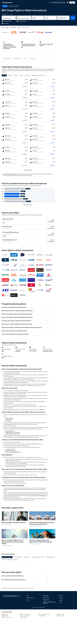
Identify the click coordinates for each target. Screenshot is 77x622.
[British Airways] (31, 32)
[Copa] (5, 270)
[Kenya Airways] (5, 280)
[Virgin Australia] (5, 295)
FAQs (25, 58)
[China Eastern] (40, 265)
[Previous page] (2, 564)
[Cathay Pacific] (22, 265)
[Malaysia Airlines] (48, 280)
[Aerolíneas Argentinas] (14, 255)
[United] (40, 290)
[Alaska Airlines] (14, 260)
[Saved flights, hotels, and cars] (67, 2)
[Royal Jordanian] (40, 285)
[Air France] (40, 255)
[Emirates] (31, 270)
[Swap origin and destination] (16, 18)
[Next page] (54, 564)
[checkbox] (7, 557)
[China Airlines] (31, 265)
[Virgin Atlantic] (48, 290)
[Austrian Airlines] (40, 260)
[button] (5, 14)
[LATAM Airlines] (31, 280)
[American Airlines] (5, 32)
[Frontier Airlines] (5, 275)
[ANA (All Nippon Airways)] (31, 260)
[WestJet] (22, 295)
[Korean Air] (22, 280)
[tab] (5, 6)
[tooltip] (11, 14)
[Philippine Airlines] (5, 285)
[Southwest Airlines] (48, 32)
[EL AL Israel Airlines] (22, 270)
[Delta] (14, 270)
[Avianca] (48, 260)
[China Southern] (48, 265)
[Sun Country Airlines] (22, 290)
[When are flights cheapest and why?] (15, 518)
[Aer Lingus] (5, 255)
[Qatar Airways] (22, 32)
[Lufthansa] (40, 280)
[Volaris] (14, 295)
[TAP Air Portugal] (31, 290)
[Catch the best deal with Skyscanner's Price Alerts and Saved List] (42, 519)
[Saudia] (48, 285)
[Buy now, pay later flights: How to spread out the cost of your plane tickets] (15, 537)
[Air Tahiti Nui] (5, 260)
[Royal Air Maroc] (31, 285)
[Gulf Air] (22, 275)
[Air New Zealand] (48, 255)
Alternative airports (17, 58)
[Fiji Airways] (40, 270)
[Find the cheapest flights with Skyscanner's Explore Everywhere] (42, 536)
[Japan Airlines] (48, 275)
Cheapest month (6, 58)
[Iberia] (40, 32)
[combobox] (9, 18)
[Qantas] (14, 285)
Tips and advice (32, 58)
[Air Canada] (31, 255)
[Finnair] (48, 270)
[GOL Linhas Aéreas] (14, 32)
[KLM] (14, 280)
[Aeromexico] (22, 255)
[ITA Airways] (40, 275)
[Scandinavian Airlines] (5, 290)
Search (72, 17)
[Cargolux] (14, 265)
